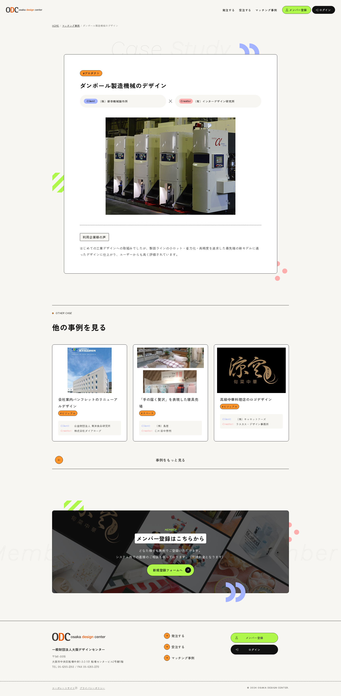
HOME (55, 25)
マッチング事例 (266, 10)
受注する (245, 10)
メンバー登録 (298, 10)
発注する (229, 10)
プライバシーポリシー (92, 688)
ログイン (325, 10)
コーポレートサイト (63, 688)
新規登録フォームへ (168, 570)
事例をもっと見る (170, 459)
